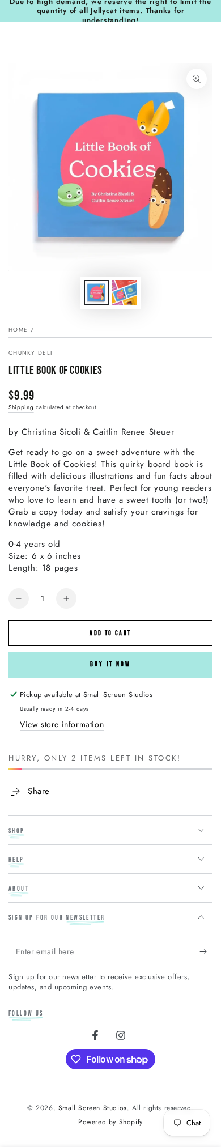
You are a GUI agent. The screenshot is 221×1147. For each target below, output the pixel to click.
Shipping (21, 407)
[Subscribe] (205, 952)
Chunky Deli (30, 353)
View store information (62, 724)
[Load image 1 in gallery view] (96, 292)
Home (18, 329)
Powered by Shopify (110, 1122)
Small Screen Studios (92, 1108)
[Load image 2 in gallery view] (124, 292)
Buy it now (110, 664)
